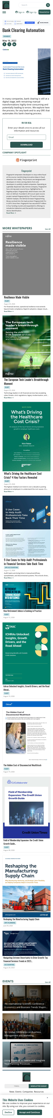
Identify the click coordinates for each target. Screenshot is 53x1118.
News (11, 1091)
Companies (28, 1091)
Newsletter (44, 12)
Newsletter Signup (39, 1086)
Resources (39, 1091)
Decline (8, 1112)
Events (18, 1091)
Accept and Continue (29, 1112)
